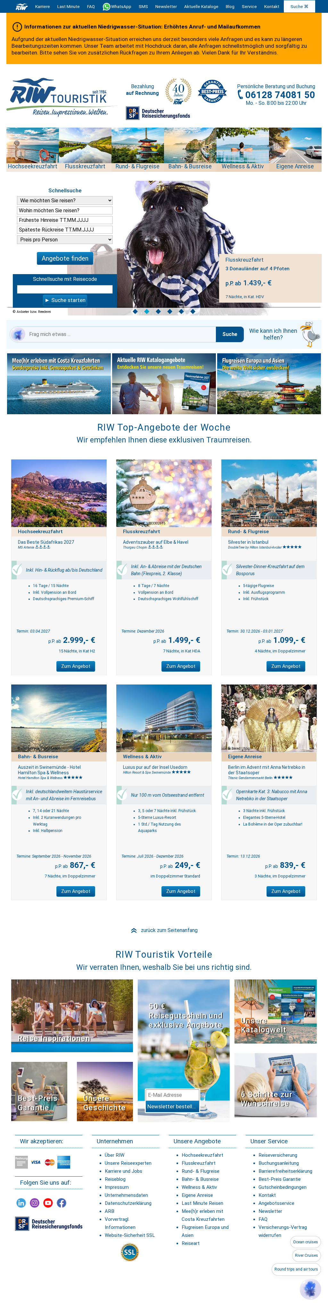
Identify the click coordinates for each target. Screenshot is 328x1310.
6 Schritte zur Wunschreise (266, 1099)
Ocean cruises (305, 1242)
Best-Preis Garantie (38, 1103)
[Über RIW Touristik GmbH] (178, 94)
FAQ (91, 6)
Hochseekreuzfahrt (202, 1155)
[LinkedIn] (21, 1202)
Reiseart (191, 1243)
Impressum (117, 1187)
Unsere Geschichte (104, 1103)
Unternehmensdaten (126, 1195)
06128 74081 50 (280, 94)
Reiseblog (115, 1179)
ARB (109, 1211)
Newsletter (270, 1211)
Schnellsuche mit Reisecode (65, 279)
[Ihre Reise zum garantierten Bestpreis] (212, 91)
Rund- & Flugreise (200, 1171)
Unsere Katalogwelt (263, 1025)
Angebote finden (65, 258)
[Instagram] (35, 1202)
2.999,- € (78, 640)
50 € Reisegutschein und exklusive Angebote (186, 1015)
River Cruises (306, 1255)
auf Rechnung (142, 93)
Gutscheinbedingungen (282, 1187)
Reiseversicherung (277, 1155)
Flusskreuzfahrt (199, 1163)
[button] (310, 1289)
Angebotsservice (276, 1203)
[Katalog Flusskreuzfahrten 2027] (164, 383)
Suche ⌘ (299, 6)
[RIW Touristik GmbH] (21, 6)
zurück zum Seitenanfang (164, 930)
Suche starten (68, 300)
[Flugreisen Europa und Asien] (269, 383)
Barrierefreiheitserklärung (285, 1171)
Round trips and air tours (296, 1269)
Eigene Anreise (197, 1195)
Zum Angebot (75, 666)
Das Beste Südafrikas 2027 (46, 542)
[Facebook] (61, 1202)
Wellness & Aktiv (199, 1187)
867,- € (81, 865)
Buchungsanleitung (278, 1163)
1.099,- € (288, 640)
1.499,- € (183, 640)
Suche (229, 334)
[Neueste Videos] (72, 1015)
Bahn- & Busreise (200, 1179)
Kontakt (267, 1195)
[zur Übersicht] (62, 97)
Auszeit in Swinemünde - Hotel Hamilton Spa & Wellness (49, 770)
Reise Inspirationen (54, 1038)
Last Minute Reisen (202, 1203)
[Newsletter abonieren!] (184, 1050)
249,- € (186, 865)
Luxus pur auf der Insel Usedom (155, 767)
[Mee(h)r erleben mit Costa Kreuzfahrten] (58, 383)
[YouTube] (48, 1202)
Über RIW (114, 1155)
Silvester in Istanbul (248, 542)
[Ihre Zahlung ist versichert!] (158, 116)
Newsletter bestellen (172, 1106)
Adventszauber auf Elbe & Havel (155, 542)
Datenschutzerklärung (128, 1203)
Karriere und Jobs (123, 1171)
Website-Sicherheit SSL (130, 1235)
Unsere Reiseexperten (128, 1163)
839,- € (291, 865)
